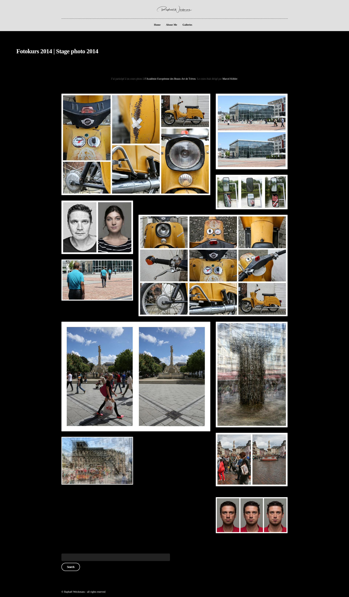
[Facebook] (17, 7)
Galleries (187, 24)
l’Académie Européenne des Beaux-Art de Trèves (170, 78)
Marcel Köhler (229, 78)
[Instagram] (22, 7)
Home (157, 24)
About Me (171, 24)
